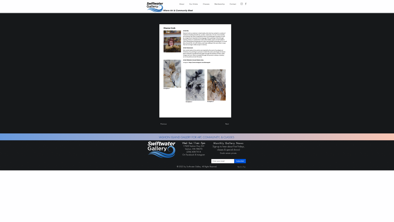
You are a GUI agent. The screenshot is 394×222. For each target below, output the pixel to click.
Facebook (190, 154)
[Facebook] (245, 3)
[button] (219, 4)
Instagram (201, 154)
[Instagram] (241, 3)
